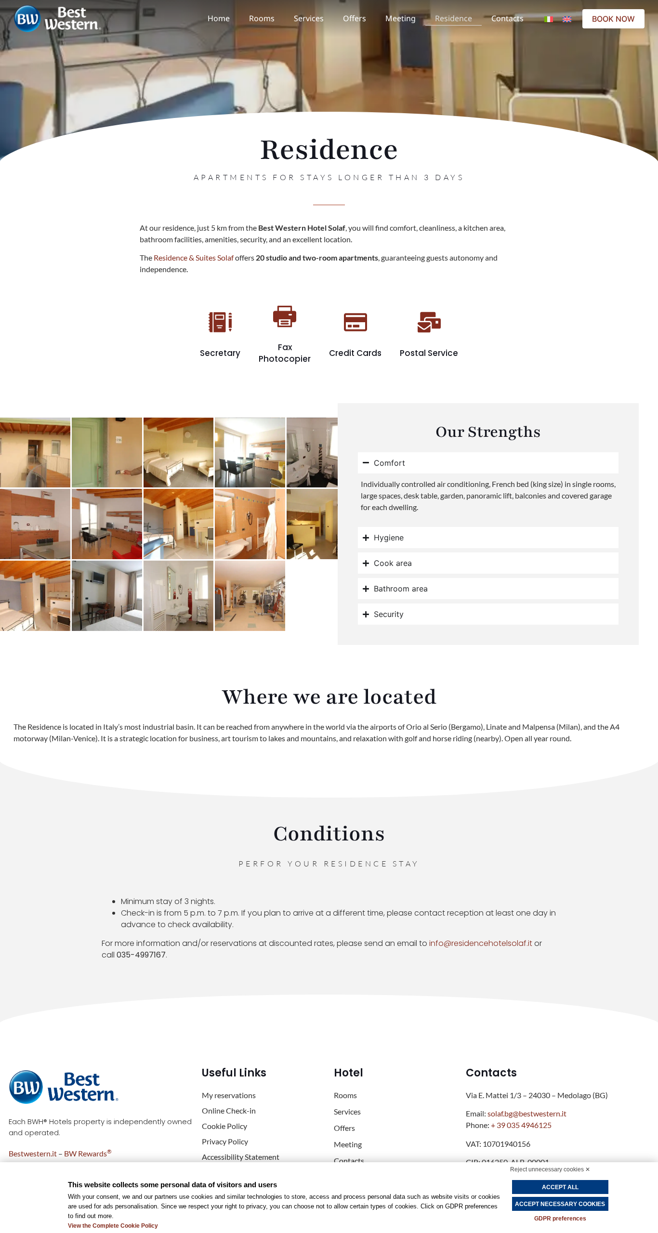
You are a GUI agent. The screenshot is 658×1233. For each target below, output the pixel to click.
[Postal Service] (429, 322)
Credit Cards (355, 353)
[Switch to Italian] (549, 18)
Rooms (262, 18)
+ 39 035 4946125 (521, 1124)
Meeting (400, 18)
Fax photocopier (285, 353)
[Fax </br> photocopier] (284, 316)
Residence (453, 18)
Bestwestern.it (33, 1153)
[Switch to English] (567, 18)
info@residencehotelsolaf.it (480, 943)
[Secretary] (220, 322)
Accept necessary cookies (560, 1204)
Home (219, 18)
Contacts (507, 18)
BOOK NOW (613, 19)
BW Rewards (88, 1153)
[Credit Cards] (355, 322)
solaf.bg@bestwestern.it (526, 1113)
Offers (354, 18)
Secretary (220, 353)
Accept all (560, 1187)
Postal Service (429, 353)
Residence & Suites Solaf (194, 257)
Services (309, 18)
